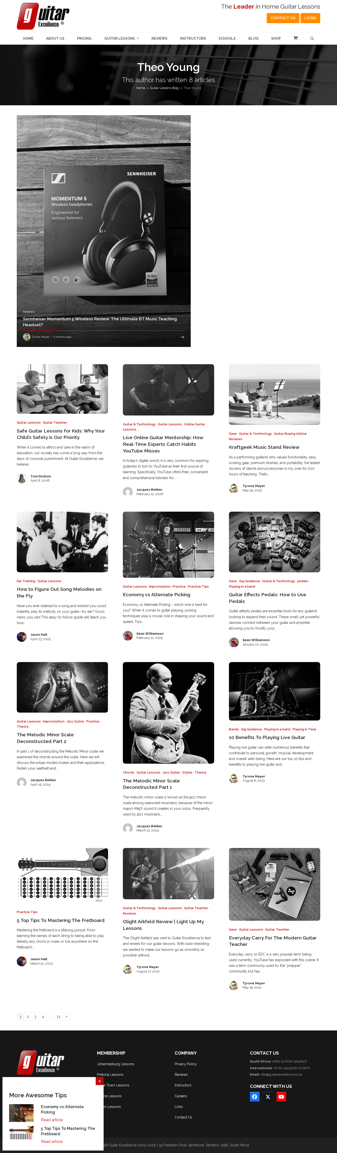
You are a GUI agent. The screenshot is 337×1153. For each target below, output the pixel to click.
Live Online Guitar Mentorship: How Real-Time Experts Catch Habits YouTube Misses (163, 444)
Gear (233, 433)
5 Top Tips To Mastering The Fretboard (61, 920)
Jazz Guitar (75, 721)
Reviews (235, 439)
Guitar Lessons (29, 422)
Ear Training (26, 581)
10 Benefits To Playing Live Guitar (267, 737)
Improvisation (159, 586)
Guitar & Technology (139, 424)
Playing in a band (242, 586)
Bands (234, 729)
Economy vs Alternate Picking (156, 594)
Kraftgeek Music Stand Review (264, 447)
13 (59, 1016)
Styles (187, 772)
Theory (23, 726)
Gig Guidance (249, 581)
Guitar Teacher (55, 422)
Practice (179, 586)
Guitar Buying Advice (290, 433)
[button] (295, 38)
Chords (128, 772)
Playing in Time (304, 729)
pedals (302, 581)
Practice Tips (198, 586)
